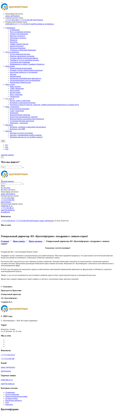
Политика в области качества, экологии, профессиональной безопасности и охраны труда (44, 105)
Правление (14, 113)
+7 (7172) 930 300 (26, 20)
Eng (6, 149)
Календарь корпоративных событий (24, 117)
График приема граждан (19, 44)
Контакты (9, 125)
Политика (14, 42)
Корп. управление (12, 107)
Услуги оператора (12, 52)
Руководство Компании (19, 34)
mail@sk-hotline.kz (37, 24)
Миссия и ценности (17, 36)
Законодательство (16, 46)
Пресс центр (10, 84)
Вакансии (13, 40)
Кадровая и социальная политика (22, 103)
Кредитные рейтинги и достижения (23, 72)
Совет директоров (17, 111)
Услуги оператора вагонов (20, 54)
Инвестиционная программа (21, 68)
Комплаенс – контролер (19, 123)
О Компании (10, 28)
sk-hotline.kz (49, 24)
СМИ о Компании (17, 88)
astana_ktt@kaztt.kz (12, 16)
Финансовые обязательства (20, 82)
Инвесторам (10, 66)
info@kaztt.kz (38, 20)
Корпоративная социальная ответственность (27, 119)
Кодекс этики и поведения (20, 101)
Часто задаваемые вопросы (20, 32)
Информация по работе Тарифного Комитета (27, 64)
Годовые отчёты (11, 398)
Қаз (6, 147)
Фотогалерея (15, 90)
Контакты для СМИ (17, 129)
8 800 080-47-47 (7, 380)
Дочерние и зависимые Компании (23, 50)
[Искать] (23, 167)
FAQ (7, 402)
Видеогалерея (15, 92)
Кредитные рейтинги (13, 400)
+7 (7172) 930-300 (22, 221)
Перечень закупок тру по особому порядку (26, 137)
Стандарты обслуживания (20, 62)
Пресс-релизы (15, 86)
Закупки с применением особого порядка (26, 135)
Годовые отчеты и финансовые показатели (26, 70)
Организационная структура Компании (25, 80)
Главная (5, 241)
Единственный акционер (19, 109)
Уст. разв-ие (9, 99)
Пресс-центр (19, 241)
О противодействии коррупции (22, 121)
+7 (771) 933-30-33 (8, 221)
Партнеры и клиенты (18, 38)
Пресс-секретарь (16, 94)
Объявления (14, 96)
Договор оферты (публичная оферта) (24, 58)
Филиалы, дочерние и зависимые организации (28, 127)
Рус (6, 145)
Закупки (13, 74)
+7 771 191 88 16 (24, 24)
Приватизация (15, 76)
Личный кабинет (7, 155)
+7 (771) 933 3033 (12, 20)
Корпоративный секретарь (20, 115)
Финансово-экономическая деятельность (25, 78)
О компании (10, 392)
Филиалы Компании (18, 48)
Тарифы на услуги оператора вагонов (24, 60)
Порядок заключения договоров (22, 56)
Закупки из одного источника (21, 133)
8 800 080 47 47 (11, 24)
